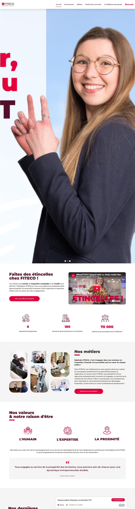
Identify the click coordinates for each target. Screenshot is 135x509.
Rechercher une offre (93, 4)
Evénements (69, 4)
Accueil (58, 4)
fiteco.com (129, 4)
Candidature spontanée (113, 4)
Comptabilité (118, 500)
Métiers (79, 4)
